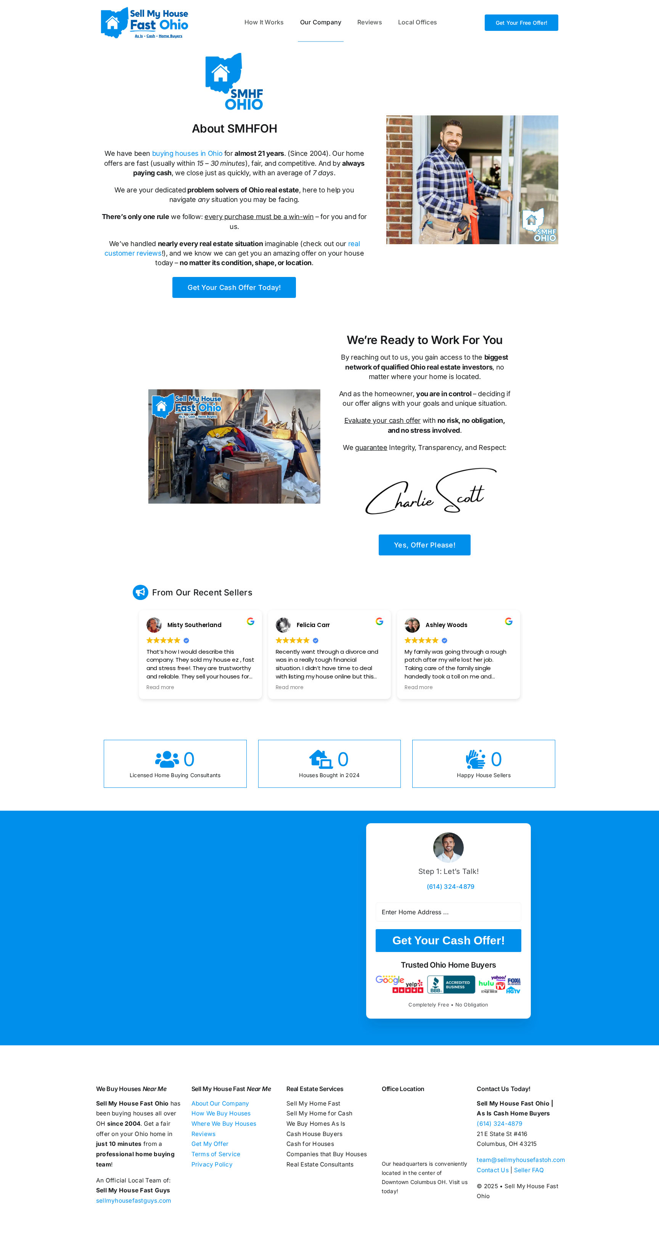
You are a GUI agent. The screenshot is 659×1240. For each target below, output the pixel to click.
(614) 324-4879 (499, 1123)
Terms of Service (216, 1154)
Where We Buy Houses (224, 1123)
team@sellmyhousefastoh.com (521, 1159)
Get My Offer (210, 1143)
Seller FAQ (529, 1170)
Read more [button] (160, 687)
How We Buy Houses (221, 1113)
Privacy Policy (212, 1164)
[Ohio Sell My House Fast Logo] (144, 7)
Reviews (203, 1134)
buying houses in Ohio (187, 153)
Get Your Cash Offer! (448, 940)
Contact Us (492, 1170)
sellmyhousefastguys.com (134, 1200)
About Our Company (220, 1103)
